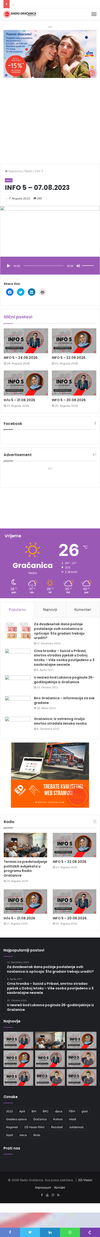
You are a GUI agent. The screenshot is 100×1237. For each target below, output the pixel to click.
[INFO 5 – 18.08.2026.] (18, 1077)
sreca (23, 1135)
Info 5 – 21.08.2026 (26, 4)
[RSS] (58, 1195)
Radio (28, 171)
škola (36, 1135)
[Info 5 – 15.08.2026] (82, 1077)
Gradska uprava (16, 1119)
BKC (46, 1111)
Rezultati (57, 1127)
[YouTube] (47, 1195)
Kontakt (59, 1187)
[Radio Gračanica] (19, 14)
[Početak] (8, 266)
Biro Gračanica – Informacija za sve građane (64, 700)
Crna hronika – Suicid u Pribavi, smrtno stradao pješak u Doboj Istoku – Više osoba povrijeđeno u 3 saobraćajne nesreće (64, 658)
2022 (9, 1111)
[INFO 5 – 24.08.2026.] (26, 340)
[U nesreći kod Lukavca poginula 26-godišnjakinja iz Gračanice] (17, 684)
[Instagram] (53, 1195)
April (22, 1111)
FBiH (72, 1111)
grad (84, 1111)
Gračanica (40, 1119)
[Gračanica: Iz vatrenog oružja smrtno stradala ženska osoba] (17, 725)
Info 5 (39, 171)
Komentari (82, 609)
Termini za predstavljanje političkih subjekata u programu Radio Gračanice (25, 868)
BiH (34, 1111)
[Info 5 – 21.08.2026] (26, 383)
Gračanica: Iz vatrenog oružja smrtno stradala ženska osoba (60, 721)
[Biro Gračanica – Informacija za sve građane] (17, 704)
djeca (58, 1111)
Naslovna (15, 171)
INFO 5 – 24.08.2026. (21, 357)
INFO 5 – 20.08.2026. (69, 400)
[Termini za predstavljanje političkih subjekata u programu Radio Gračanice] (25, 845)
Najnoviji (50, 609)
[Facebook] (41, 1195)
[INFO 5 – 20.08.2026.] (74, 383)
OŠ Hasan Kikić (34, 1127)
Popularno (17, 609)
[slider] (88, 261)
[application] (50, 266)
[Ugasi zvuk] (78, 266)
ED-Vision (85, 1180)
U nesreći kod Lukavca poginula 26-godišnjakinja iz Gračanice (64, 679)
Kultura (58, 1119)
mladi (72, 1119)
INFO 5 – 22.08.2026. (69, 357)
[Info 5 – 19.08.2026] (82, 1058)
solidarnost (76, 1127)
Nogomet (12, 1127)
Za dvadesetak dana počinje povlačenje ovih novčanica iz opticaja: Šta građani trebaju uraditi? (59, 631)
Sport (9, 1135)
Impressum (43, 1187)
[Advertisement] (50, 123)
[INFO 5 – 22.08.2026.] (74, 340)
